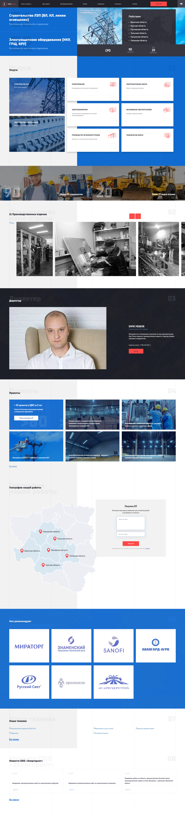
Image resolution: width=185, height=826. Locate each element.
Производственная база (66, 4)
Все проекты (13, 466)
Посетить (136, 351)
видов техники (153, 52)
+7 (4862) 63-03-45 (88, 13)
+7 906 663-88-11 (145, 345)
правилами (148, 548)
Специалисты (101, 4)
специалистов (130, 52)
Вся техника (14, 739)
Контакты (134, 4)
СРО (108, 50)
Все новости (14, 799)
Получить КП (159, 4)
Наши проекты (46, 4)
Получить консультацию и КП (26, 418)
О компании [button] (118, 4)
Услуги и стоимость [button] (26, 4)
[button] (59, 108)
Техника (85, 4)
